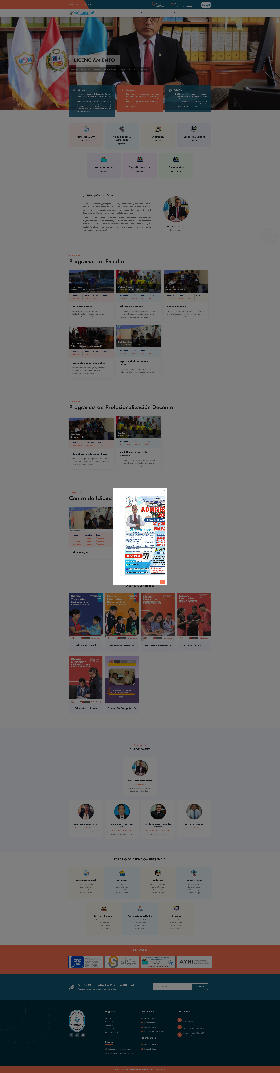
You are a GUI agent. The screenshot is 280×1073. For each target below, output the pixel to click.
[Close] (164, 496)
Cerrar (162, 576)
